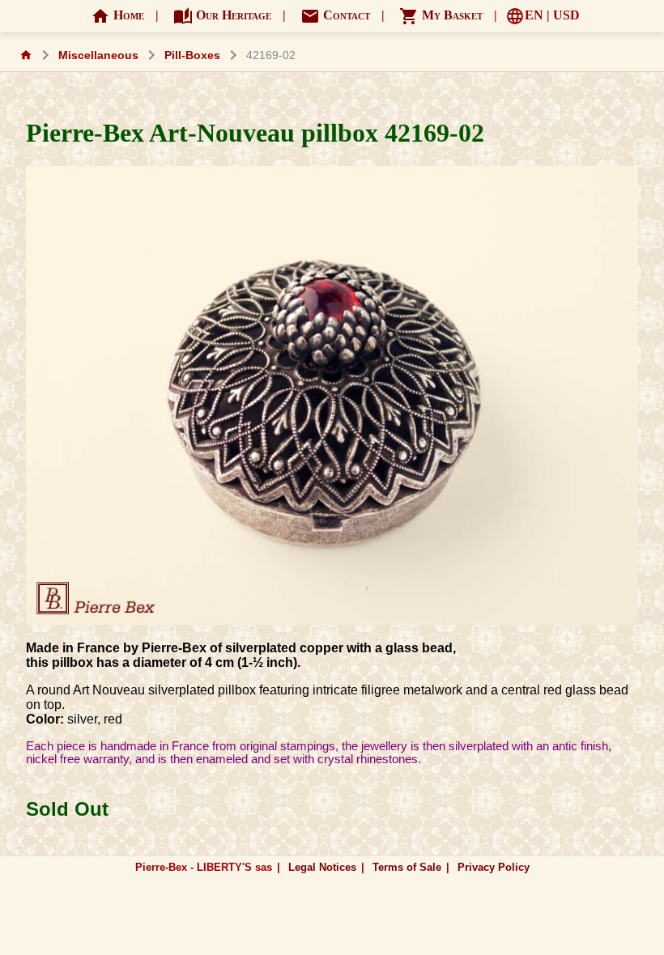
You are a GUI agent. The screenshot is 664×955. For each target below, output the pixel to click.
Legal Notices (322, 867)
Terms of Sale (406, 867)
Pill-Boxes (192, 55)
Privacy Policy (494, 867)
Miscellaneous (98, 55)
